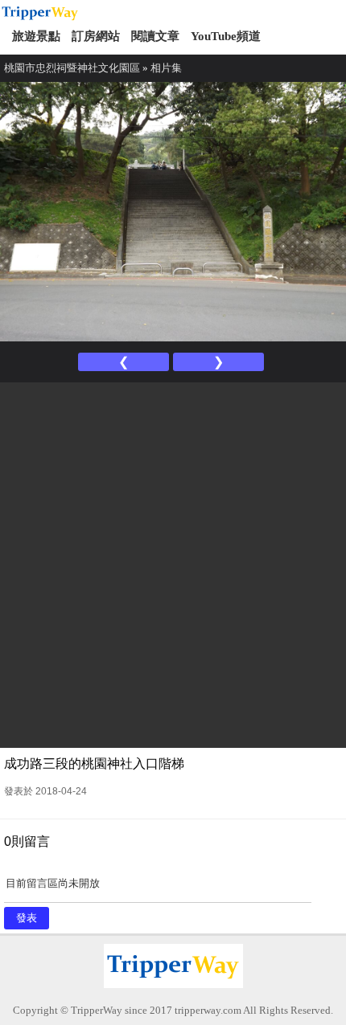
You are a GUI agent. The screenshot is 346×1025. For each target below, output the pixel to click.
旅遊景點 (36, 36)
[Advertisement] (173, 563)
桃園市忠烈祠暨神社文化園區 (72, 68)
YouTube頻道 (226, 36)
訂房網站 (96, 36)
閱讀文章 (155, 36)
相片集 (166, 68)
